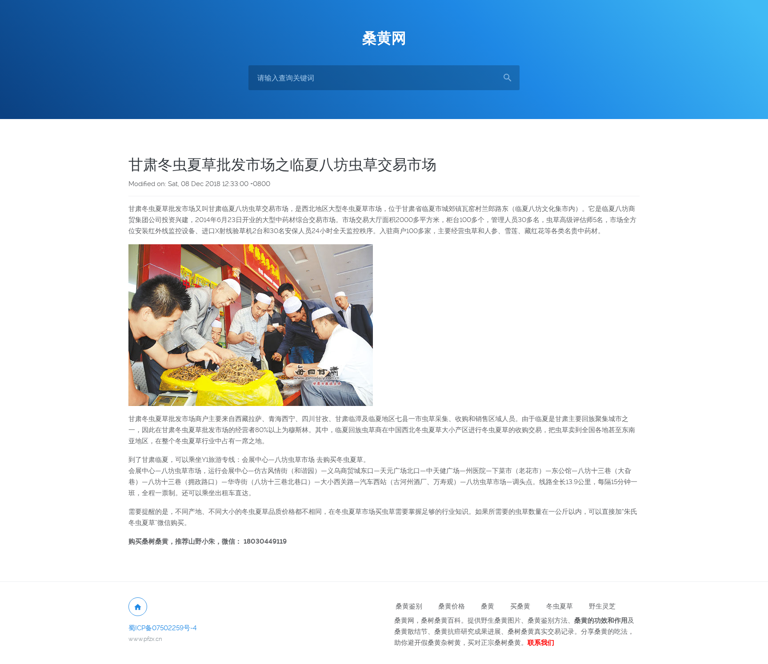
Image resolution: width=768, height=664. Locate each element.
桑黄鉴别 (409, 606)
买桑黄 (520, 606)
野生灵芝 (602, 606)
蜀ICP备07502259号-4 (162, 628)
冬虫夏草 (559, 606)
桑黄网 (384, 38)
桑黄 (487, 606)
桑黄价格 (451, 606)
